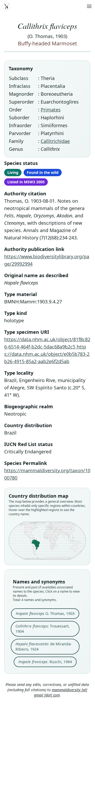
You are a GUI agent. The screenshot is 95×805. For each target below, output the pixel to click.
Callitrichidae (55, 141)
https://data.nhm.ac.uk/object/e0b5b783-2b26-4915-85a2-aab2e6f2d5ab (46, 354)
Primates (51, 109)
